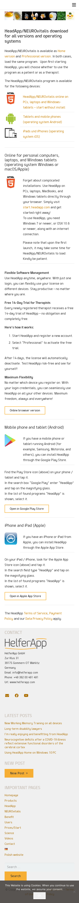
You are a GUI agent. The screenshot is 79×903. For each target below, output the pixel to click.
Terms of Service (36, 613)
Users (8, 822)
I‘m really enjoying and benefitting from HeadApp (36, 734)
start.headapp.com (36, 207)
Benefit (9, 817)
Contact (10, 844)
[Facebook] (19, 695)
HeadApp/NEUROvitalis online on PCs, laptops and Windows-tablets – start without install (45, 102)
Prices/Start (13, 827)
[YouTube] (28, 695)
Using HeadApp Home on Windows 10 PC (30, 752)
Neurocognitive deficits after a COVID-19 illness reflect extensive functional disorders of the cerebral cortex (35, 743)
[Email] (9, 695)
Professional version (36, 56)
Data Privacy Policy (39, 619)
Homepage (11, 795)
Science (9, 833)
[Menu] (74, 5)
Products (11, 800)
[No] (74, 892)
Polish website (14, 855)
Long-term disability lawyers (23, 729)
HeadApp (10, 806)
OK (39, 895)
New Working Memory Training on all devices (33, 723)
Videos (9, 838)
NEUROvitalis (13, 811)
